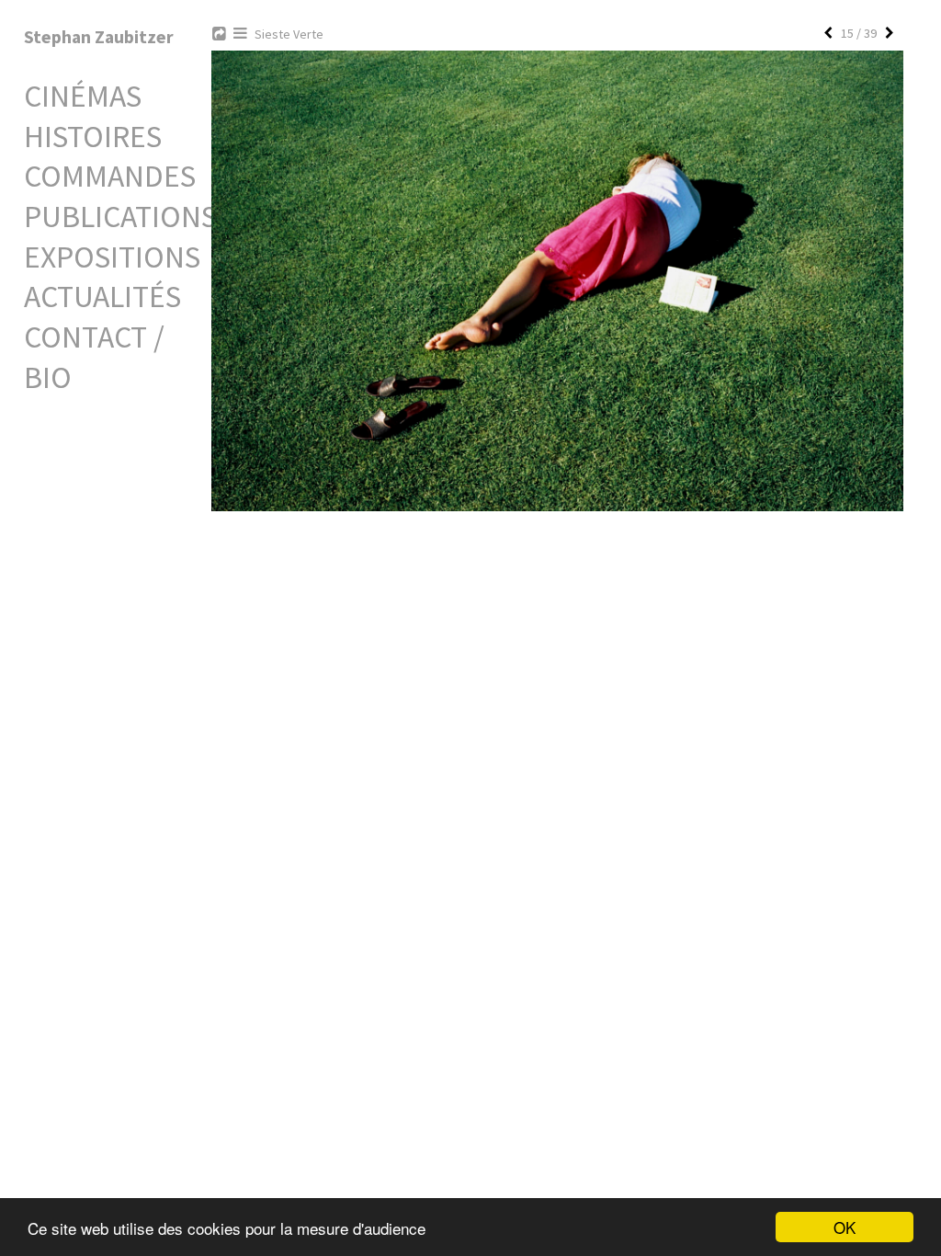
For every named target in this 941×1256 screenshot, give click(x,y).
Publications (120, 216)
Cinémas (83, 95)
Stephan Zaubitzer (99, 37)
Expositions (112, 256)
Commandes (110, 175)
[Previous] (828, 33)
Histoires (93, 136)
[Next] (889, 33)
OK (844, 1227)
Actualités (102, 296)
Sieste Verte (289, 34)
